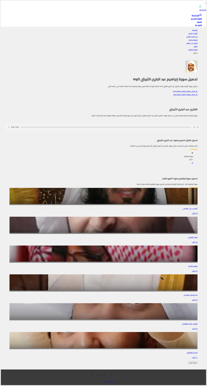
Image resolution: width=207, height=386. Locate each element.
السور (196, 46)
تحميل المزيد (193, 362)
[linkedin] (98, 374)
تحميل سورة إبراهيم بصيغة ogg (184, 94)
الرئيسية (195, 30)
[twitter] (202, 10)
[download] (192, 162)
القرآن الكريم (193, 33)
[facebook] (200, 10)
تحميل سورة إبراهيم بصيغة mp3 (184, 91)
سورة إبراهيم (193, 49)
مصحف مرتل (193, 39)
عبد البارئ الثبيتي (192, 36)
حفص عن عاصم (192, 43)
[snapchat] (203, 10)
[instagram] (205, 10)
